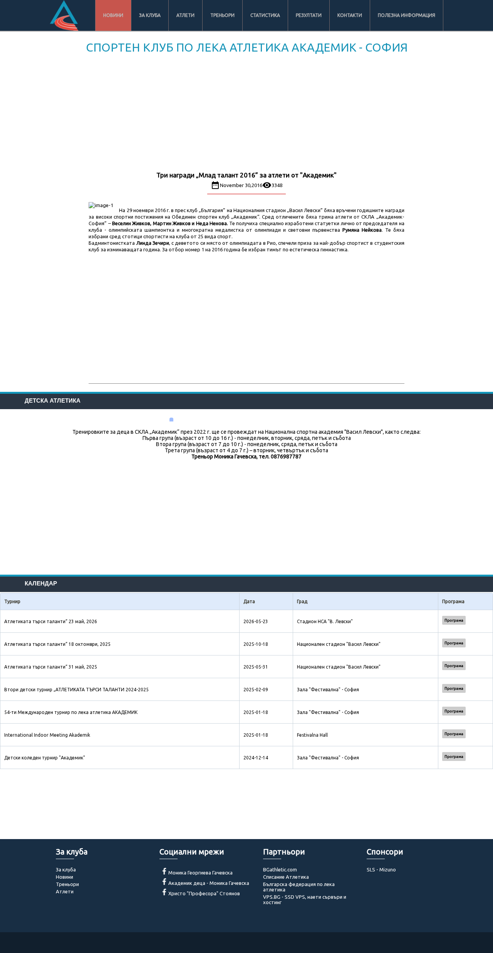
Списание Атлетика (286, 876)
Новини (113, 15)
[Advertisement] (246, 114)
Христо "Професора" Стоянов (204, 893)
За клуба (150, 15)
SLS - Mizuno (381, 869)
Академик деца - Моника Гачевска (208, 883)
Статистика (265, 15)
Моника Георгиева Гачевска (200, 872)
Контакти (349, 15)
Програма (453, 620)
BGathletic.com (280, 869)
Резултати (309, 15)
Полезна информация (406, 15)
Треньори (222, 15)
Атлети (185, 15)
